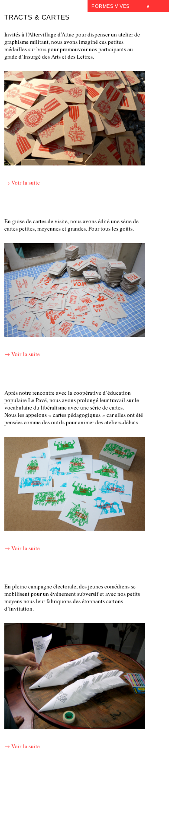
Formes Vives (110, 6)
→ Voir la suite (22, 182)
